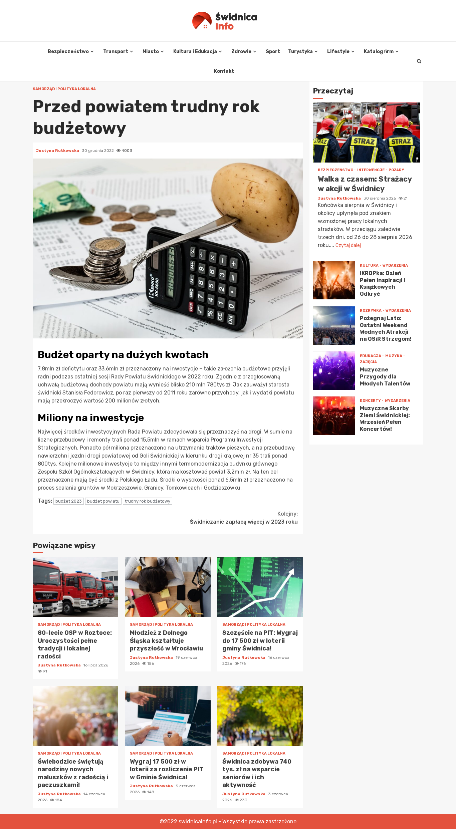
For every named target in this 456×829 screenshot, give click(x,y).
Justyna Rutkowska (58, 150)
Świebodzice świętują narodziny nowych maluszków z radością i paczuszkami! (75, 716)
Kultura (369, 265)
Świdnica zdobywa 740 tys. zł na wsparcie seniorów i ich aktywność (260, 716)
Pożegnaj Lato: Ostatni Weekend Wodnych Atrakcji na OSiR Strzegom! (334, 325)
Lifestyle (338, 51)
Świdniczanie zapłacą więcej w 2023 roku (244, 518)
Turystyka (300, 51)
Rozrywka (371, 310)
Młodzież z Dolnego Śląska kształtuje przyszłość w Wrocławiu (167, 587)
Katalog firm (379, 51)
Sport (273, 51)
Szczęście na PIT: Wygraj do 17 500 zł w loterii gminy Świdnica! (260, 587)
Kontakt (224, 71)
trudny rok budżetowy (147, 501)
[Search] (419, 61)
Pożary (396, 170)
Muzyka (394, 356)
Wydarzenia (395, 265)
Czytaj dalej (348, 246)
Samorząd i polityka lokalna (64, 89)
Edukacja (371, 356)
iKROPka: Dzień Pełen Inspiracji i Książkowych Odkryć (334, 280)
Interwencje (371, 170)
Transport (115, 51)
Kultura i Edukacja (195, 51)
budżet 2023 (68, 501)
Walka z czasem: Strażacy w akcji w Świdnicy (366, 133)
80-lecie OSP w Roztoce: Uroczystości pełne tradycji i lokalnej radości (75, 587)
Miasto (151, 51)
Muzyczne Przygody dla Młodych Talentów (334, 370)
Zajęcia (368, 362)
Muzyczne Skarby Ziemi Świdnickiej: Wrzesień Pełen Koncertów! (334, 415)
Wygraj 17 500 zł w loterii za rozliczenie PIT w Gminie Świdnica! (167, 716)
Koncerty (371, 400)
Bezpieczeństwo (68, 51)
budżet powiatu (103, 501)
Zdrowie (241, 51)
